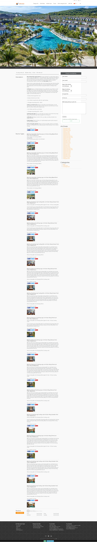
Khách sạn (49, 3)
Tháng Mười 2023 (67, 150)
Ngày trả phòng (66, 89)
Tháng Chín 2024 (67, 138)
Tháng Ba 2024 (66, 145)
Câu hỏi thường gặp (36, 527)
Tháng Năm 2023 (67, 156)
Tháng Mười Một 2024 (68, 137)
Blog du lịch (18, 528)
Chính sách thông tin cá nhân (38, 526)
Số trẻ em (64, 97)
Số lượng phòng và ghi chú (69, 101)
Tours (54, 3)
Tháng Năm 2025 (67, 130)
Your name (65, 76)
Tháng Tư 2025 (66, 131)
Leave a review (20, 512)
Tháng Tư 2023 (66, 157)
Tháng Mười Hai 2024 (67, 136)
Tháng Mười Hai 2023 (67, 148)
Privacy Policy (50, 541)
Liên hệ (70, 3)
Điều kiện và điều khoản (37, 525)
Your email (64, 80)
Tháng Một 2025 (66, 135)
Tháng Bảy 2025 (66, 128)
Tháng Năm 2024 (67, 142)
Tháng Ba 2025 (66, 132)
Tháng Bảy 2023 (66, 154)
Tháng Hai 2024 (66, 146)
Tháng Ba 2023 (66, 158)
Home (18, 67)
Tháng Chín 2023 (67, 151)
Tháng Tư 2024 (66, 144)
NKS (56, 538)
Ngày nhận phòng (66, 84)
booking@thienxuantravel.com (57, 528)
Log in (80, 0)
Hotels (20, 67)
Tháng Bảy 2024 (66, 140)
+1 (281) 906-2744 (72, 528)
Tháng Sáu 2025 (66, 129)
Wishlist (76, 0)
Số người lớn (65, 93)
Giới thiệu (42, 3)
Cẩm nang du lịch (62, 3)
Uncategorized (66, 166)
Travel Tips (65, 165)
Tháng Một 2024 (66, 147)
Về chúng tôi (18, 525)
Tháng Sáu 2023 (66, 155)
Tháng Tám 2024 (67, 139)
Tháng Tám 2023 (67, 153)
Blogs (64, 164)
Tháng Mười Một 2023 (68, 149)
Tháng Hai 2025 (66, 133)
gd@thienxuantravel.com (73, 527)
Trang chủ (35, 3)
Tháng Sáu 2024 (66, 141)
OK (45, 541)
